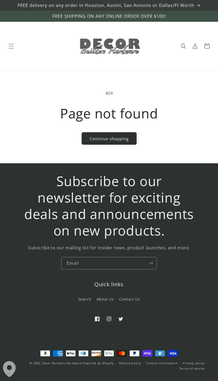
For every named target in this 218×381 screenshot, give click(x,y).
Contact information (162, 363)
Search (84, 299)
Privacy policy (194, 363)
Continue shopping (109, 138)
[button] (11, 46)
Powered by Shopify (98, 363)
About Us (105, 299)
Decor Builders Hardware (61, 363)
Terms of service (192, 368)
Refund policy (130, 363)
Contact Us (129, 299)
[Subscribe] (151, 263)
